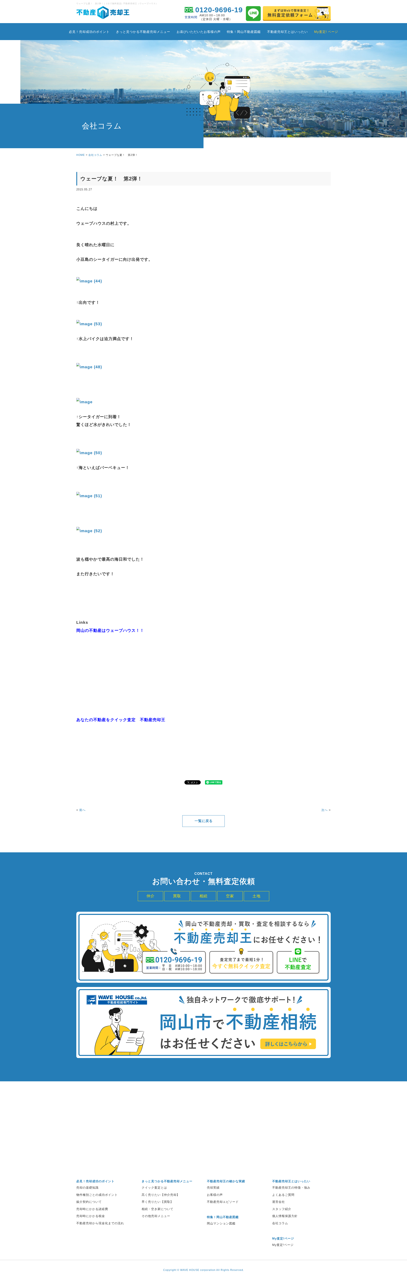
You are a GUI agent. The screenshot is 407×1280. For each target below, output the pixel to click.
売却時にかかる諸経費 (92, 1209)
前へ (82, 810)
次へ (324, 810)
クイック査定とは (154, 1187)
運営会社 (278, 1201)
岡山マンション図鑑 (221, 1223)
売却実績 (213, 1187)
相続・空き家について (157, 1209)
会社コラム (95, 155)
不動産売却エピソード (223, 1201)
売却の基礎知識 (87, 1187)
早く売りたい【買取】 (157, 1201)
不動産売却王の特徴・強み (291, 1187)
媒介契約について (89, 1201)
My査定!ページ (283, 1244)
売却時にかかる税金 (90, 1216)
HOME (80, 155)
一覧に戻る (204, 821)
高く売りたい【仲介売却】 (161, 1194)
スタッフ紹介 (281, 1209)
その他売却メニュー (156, 1216)
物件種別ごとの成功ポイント (97, 1194)
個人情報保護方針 (285, 1216)
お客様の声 (215, 1194)
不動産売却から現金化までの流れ (100, 1223)
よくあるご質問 (283, 1194)
